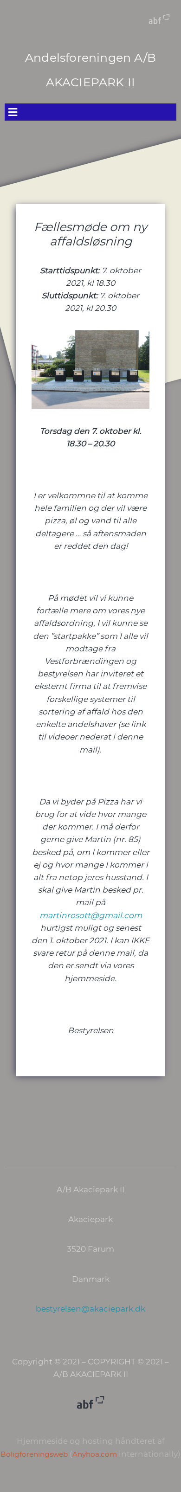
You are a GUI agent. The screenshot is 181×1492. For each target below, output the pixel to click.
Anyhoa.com (94, 1454)
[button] (90, 112)
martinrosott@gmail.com (90, 915)
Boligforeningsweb (34, 1454)
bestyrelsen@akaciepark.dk (90, 1308)
